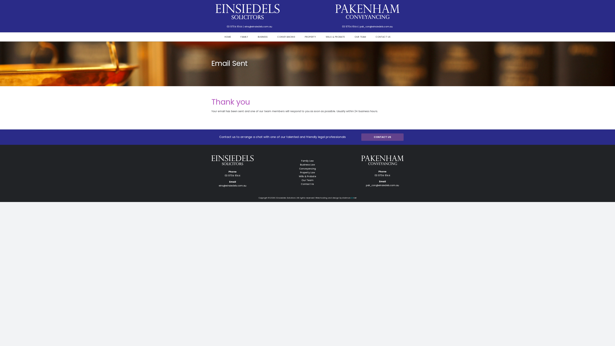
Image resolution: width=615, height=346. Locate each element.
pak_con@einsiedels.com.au (376, 26)
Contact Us (307, 184)
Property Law (307, 172)
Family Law (307, 160)
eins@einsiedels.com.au (258, 26)
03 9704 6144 (234, 26)
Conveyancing (307, 168)
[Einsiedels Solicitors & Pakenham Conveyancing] (248, 5)
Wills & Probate (307, 176)
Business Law (307, 164)
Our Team (307, 180)
